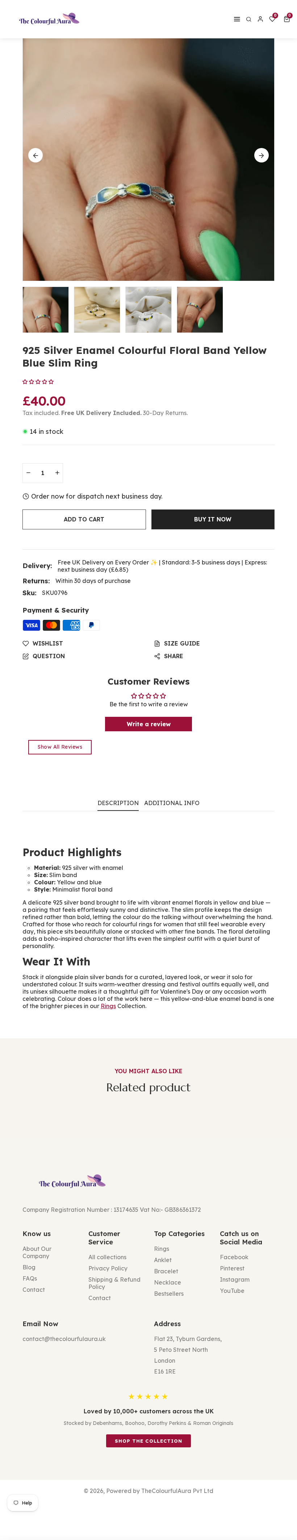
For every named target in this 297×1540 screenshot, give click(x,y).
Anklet (163, 1260)
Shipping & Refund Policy (114, 1283)
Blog (28, 1267)
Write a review (149, 724)
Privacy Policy (107, 1268)
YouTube (232, 1290)
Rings (108, 1006)
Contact (33, 1289)
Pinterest (232, 1268)
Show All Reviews (60, 747)
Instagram (235, 1279)
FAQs (29, 1278)
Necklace (167, 1282)
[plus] (57, 473)
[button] (288, 19)
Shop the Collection (148, 1441)
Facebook (234, 1257)
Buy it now (212, 519)
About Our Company (36, 1252)
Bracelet (166, 1271)
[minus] (28, 473)
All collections (107, 1257)
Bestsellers (169, 1293)
